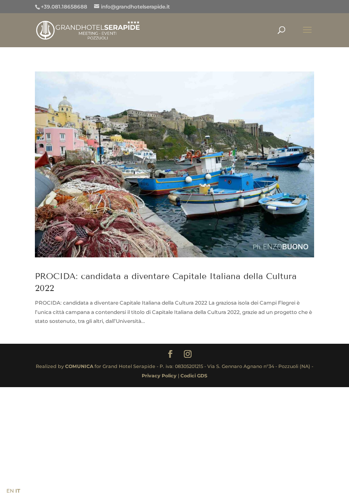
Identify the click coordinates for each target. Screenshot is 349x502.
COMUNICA (79, 366)
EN (10, 491)
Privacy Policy (160, 376)
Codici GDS (193, 376)
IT (17, 491)
